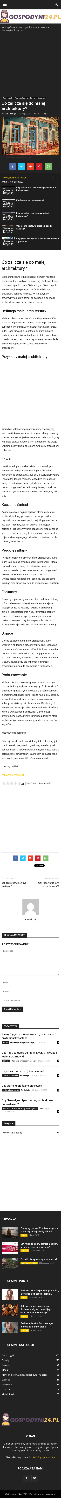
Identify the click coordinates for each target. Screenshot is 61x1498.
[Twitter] (34, 1478)
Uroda (5, 1042)
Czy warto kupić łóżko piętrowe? (22, 1085)
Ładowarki (7, 1384)
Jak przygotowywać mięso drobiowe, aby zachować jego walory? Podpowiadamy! (36, 1309)
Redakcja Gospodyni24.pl (22, 1042)
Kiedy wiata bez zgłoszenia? (30, 200)
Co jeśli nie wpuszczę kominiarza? (23, 1071)
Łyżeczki (6, 1379)
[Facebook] (26, 1478)
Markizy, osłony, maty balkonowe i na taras (24, 1374)
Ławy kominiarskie (10, 1075)
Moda (5, 1369)
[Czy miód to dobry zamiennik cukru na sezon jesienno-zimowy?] (10, 1248)
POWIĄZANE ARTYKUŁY (14, 177)
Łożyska (6, 1389)
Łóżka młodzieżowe (11, 1090)
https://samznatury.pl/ (13, 774)
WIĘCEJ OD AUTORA (12, 182)
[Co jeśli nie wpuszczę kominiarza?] (10, 1263)
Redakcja (11, 113)
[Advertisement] (30, 64)
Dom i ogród (7, 98)
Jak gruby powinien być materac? (14, 884)
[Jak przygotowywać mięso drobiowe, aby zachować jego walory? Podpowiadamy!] (10, 1310)
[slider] (11, 783)
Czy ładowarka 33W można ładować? (48, 884)
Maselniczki (8, 1394)
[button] (56, 4)
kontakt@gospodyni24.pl (42, 1457)
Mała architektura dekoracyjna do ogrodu (29, 98)
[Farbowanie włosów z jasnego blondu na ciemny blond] (10, 1327)
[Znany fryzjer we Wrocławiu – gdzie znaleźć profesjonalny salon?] (10, 1232)
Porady (24, 1316)
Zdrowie (6, 1061)
